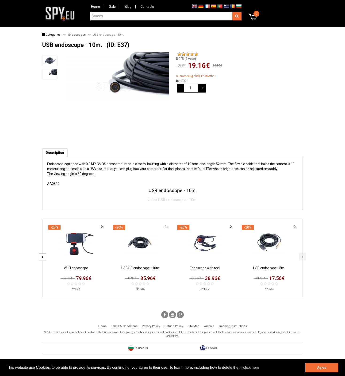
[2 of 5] (183, 54)
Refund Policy (174, 326)
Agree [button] (321, 367)
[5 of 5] (196, 54)
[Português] (220, 6)
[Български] (239, 6)
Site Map (193, 326)
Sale (112, 6)
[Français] (207, 6)
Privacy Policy (151, 326)
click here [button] (251, 367)
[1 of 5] (179, 54)
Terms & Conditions (124, 326)
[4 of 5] (192, 54)
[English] (194, 6)
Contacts (147, 6)
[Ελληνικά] (226, 6)
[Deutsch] (201, 6)
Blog (128, 6)
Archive (209, 326)
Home (95, 6)
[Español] (213, 6)
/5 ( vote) (186, 59)
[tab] (55, 152)
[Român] (232, 6)
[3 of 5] (188, 54)
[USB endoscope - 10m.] (50, 61)
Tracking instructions (232, 326)
